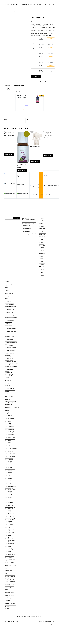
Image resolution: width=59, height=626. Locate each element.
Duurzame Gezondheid (9, 333)
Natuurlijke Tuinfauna (9, 582)
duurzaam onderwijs (26, 231)
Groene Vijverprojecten (9, 543)
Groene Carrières (8, 440)
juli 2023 (41, 255)
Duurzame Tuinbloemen (9, 353)
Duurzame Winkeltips (9, 369)
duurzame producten (9, 348)
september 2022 (42, 270)
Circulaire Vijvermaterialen (10, 296)
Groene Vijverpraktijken (9, 541)
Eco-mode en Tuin (8, 372)
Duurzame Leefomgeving (9, 336)
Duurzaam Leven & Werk (9, 304)
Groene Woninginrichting (9, 556)
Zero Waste (7, 608)
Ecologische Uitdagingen (9, 388)
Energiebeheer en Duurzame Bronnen (12, 407)
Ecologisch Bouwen (8, 378)
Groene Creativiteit (8, 445)
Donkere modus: (54, 624)
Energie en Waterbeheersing (10, 401)
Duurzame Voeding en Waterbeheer (11, 363)
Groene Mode (7, 500)
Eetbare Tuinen (8, 391)
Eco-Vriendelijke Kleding (9, 374)
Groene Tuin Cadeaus (9, 524)
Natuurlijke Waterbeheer (9, 584)
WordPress (52, 621)
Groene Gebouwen (8, 467)
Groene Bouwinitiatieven (9, 426)
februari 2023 (42, 263)
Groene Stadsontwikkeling (10, 518)
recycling (6, 589)
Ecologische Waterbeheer (10, 390)
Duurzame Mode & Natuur (10, 345)
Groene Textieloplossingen (10, 522)
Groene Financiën (8, 462)
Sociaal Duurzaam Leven (9, 593)
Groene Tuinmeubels (9, 533)
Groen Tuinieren (8, 416)
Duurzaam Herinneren (9, 299)
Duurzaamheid (24, 4)
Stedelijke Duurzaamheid (9, 595)
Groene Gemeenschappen (10, 469)
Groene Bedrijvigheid (9, 420)
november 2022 (42, 267)
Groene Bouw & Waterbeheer (10, 424)
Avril (27, 119)
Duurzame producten (43, 4)
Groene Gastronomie (9, 464)
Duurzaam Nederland (9, 307)
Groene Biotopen (8, 423)
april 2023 (41, 259)
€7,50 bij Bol (24, 109)
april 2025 (41, 225)
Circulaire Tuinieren (8, 291)
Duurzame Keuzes (8, 334)
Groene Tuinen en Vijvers (9, 529)
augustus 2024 (42, 237)
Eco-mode (7, 371)
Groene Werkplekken (9, 552)
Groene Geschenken (9, 470)
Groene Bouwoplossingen (10, 431)
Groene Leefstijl (8, 492)
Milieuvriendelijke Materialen (10, 571)
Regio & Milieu (7, 590)
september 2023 (42, 251)
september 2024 (42, 236)
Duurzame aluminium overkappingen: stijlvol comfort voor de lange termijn (29, 222)
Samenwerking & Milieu (9, 592)
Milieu (6, 568)
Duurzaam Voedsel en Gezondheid (11, 315)
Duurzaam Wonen (8, 322)
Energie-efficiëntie (8, 404)
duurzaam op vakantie (26, 228)
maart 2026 (41, 218)
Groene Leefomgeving (9, 491)
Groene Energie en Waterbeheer (11, 454)
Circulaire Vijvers (8, 298)
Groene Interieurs (8, 483)
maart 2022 (41, 275)
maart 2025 (41, 226)
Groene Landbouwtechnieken (10, 486)
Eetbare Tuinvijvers (8, 393)
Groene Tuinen (7, 527)
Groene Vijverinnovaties (9, 538)
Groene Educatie (8, 450)
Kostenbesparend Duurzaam (10, 565)
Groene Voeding (8, 546)
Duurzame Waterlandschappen (11, 366)
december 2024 (42, 231)
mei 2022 (41, 274)
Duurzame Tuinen (8, 355)
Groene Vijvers (7, 544)
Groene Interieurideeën (9, 481)
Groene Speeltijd (8, 514)
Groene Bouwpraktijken (9, 432)
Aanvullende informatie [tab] (19, 85)
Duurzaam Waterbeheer (9, 320)
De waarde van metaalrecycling (28, 223)
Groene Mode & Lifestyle (9, 502)
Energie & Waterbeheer (9, 396)
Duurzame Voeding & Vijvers (10, 361)
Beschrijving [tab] (7, 85)
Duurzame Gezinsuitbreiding (10, 331)
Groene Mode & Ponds (9, 503)
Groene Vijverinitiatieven (9, 537)
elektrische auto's (8, 394)
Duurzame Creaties (8, 325)
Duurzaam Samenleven (9, 312)
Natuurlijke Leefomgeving (10, 579)
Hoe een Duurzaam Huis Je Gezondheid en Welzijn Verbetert (28, 219)
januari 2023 (41, 264)
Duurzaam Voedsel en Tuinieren (11, 317)
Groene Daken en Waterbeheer (11, 448)
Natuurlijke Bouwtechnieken (10, 578)
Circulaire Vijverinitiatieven (10, 295)
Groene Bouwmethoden (9, 429)
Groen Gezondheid (8, 413)
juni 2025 (41, 221)
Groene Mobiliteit (8, 499)
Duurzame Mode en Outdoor (10, 347)
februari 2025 (42, 228)
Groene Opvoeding (8, 510)
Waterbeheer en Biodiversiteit (10, 601)
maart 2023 (41, 261)
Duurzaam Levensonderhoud (10, 306)
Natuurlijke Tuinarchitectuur (10, 581)
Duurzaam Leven (8, 301)
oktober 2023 (42, 250)
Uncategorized (7, 597)
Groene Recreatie (8, 511)
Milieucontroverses (8, 570)
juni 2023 (41, 256)
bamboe (6, 285)
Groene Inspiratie (8, 480)
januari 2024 (41, 247)
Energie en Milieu (8, 397)
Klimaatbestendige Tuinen (10, 563)
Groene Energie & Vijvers (9, 451)
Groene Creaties (8, 443)
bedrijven (6, 287)
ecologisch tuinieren (8, 385)
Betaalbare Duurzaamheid (10, 288)
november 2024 (42, 233)
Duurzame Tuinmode (9, 358)
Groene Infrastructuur (9, 475)
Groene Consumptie (8, 442)
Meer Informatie (50, 38)
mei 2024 (41, 240)
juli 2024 (41, 239)
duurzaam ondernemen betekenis (28, 229)
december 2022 (42, 266)
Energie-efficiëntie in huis (10, 405)
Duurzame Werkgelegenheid (10, 367)
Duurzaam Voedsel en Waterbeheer (11, 318)
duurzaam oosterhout (26, 225)
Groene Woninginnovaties (10, 554)
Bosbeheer (7, 290)
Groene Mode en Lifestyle (10, 507)
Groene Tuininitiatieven (9, 532)
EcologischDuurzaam (11, 4)
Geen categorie (9, 11)
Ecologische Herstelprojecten (10, 386)
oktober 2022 (42, 269)
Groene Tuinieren (8, 530)
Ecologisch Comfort (8, 380)
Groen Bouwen (7, 412)
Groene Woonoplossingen (10, 559)
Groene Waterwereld (9, 549)
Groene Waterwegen (9, 548)
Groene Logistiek (8, 495)
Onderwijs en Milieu (8, 587)
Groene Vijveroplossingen (10, 540)
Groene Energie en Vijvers (10, 453)
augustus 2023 (42, 253)
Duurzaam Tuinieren (8, 314)
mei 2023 (41, 258)
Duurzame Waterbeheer (9, 364)
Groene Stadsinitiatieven (9, 516)
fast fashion (7, 410)
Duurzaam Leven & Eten (9, 303)
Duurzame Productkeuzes (10, 350)
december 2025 (42, 220)
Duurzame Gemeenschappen (10, 328)
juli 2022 (41, 272)
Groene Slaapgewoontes (9, 513)
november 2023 (42, 248)
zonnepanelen (7, 609)
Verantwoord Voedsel (9, 598)
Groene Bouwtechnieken (9, 434)
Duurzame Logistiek (8, 337)
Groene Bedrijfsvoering (9, 418)
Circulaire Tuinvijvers (9, 293)
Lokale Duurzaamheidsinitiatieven (11, 567)
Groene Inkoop (7, 476)
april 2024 (41, 242)
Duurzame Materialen (9, 339)
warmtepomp (7, 600)
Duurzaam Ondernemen (9, 309)
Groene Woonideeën (9, 557)
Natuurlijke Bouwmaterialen (10, 576)
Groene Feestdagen (8, 461)
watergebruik (7, 606)
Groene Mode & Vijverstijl (9, 505)
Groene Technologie (8, 521)
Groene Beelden (8, 421)
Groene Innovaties (8, 478)
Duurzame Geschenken (9, 329)
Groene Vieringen (8, 535)
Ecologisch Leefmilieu (9, 382)
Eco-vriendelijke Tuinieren (10, 375)
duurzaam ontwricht (26, 234)
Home (5, 11)
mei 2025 (41, 223)
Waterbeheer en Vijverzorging (10, 605)
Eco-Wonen (7, 377)
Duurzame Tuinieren (8, 356)
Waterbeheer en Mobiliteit (10, 603)
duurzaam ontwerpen (26, 226)
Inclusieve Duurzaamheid (9, 562)
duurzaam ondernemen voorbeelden (29, 233)
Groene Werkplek (8, 551)
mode (6, 573)
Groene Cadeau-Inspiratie (10, 437)
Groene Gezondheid (8, 472)
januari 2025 (41, 229)
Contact (52, 4)
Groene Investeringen (9, 484)
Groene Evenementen (9, 459)
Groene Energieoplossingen (10, 456)
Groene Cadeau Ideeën (9, 435)
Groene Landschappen (9, 488)
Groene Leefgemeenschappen (10, 489)
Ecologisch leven (34, 4)
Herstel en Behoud (8, 560)
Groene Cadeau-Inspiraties (10, 439)
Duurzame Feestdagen (9, 326)
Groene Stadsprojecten (9, 519)
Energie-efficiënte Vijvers (9, 402)
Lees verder (51, 35)
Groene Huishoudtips (9, 473)
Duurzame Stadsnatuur (9, 352)
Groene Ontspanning (9, 508)
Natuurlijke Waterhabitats (9, 586)
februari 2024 (42, 245)
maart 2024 (41, 244)
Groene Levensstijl (8, 494)
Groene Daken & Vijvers (9, 446)
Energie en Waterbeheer (9, 399)
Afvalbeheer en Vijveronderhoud (11, 284)
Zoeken (6, 216)
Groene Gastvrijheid (8, 465)
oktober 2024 (42, 234)
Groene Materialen (8, 497)
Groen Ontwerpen (8, 415)
